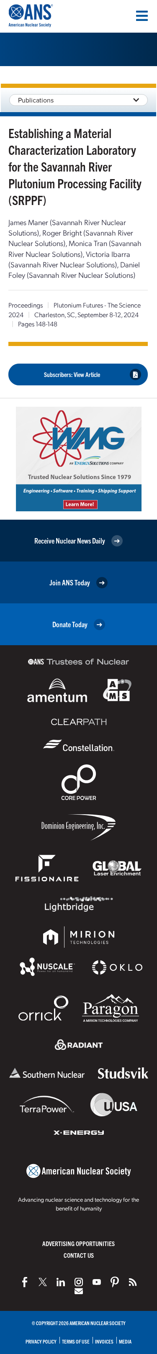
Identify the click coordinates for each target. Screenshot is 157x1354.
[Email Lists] (79, 1291)
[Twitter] (43, 1282)
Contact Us (79, 1255)
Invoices (104, 1341)
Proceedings (25, 304)
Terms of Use (76, 1341)
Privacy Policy (41, 1341)
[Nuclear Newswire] (133, 1282)
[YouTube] (97, 1282)
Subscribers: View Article (72, 374)
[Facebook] (25, 1282)
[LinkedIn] (61, 1282)
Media (125, 1341)
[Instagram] (79, 1282)
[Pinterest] (115, 1282)
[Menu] (142, 16)
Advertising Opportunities (78, 1243)
